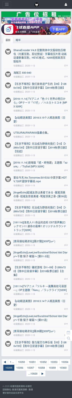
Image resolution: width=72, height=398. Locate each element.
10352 (43, 362)
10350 (21, 362)
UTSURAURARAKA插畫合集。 (31, 132)
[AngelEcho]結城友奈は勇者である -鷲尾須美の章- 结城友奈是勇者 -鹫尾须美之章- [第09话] (40, 194)
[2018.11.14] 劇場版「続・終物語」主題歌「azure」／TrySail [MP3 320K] (40, 164)
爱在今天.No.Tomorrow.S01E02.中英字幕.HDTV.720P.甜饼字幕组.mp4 (40, 179)
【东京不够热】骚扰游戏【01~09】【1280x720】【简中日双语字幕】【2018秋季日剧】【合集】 (39, 271)
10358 (41, 367)
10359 (52, 367)
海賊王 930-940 (22, 72)
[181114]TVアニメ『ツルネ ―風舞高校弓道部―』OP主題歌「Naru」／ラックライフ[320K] (40, 288)
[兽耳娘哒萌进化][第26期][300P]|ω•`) (34, 331)
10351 (32, 362)
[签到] (68, 332)
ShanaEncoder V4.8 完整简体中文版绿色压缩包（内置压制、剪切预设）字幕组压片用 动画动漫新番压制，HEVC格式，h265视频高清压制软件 (40, 55)
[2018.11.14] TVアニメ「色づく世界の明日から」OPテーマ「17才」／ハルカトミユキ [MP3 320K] (40, 102)
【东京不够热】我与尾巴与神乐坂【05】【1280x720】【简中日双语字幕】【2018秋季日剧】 (39, 344)
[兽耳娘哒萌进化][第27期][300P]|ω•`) (34, 241)
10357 (30, 367)
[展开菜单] (6, 4)
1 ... (12, 362)
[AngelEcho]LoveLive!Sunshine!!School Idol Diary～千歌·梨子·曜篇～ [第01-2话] (40, 254)
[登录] (66, 4)
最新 (8, 40)
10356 (19, 367)
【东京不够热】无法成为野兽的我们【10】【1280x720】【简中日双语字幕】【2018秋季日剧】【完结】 (40, 147)
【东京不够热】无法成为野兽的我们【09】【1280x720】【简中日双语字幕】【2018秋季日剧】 (40, 209)
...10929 (32, 373)
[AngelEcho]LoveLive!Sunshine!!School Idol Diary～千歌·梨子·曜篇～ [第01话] (40, 318)
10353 (54, 362)
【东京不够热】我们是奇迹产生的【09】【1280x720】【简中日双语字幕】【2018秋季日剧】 (39, 85)
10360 (63, 367)
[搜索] (68, 338)
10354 (64, 362)
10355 (8, 367)
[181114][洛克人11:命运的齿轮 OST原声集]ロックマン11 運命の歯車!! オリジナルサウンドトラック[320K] (39, 226)
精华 (18, 40)
